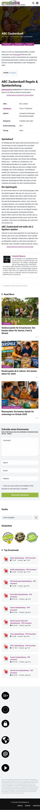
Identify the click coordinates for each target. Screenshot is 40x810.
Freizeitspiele (14, 37)
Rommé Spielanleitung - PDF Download (20, 609)
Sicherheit (27, 805)
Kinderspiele (18, 44)
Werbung (20, 805)
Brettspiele (17, 55)
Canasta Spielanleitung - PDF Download (20, 658)
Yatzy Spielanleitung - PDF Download (23, 634)
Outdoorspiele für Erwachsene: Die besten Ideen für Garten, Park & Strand (18, 330)
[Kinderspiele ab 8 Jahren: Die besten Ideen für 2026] (20, 354)
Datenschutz (36, 805)
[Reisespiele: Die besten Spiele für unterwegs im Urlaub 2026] (20, 395)
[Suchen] (36, 517)
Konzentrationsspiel (15, 285)
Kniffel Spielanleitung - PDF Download (23, 570)
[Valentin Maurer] (7, 263)
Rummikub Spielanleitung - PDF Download (21, 596)
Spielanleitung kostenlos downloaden (20, 95)
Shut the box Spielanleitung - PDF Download (21, 672)
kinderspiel (7, 285)
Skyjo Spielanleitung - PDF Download (22, 558)
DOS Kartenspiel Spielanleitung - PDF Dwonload (23, 582)
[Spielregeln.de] (13, 3)
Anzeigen (12, 73)
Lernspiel (24, 285)
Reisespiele (17, 407)
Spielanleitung (7, 90)
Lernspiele (29, 44)
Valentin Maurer (19, 256)
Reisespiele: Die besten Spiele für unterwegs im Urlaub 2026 (18, 413)
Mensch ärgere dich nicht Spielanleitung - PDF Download (20, 622)
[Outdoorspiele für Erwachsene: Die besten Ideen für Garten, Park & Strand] (20, 311)
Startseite (5, 37)
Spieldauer (7, 109)
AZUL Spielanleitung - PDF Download (22, 646)
